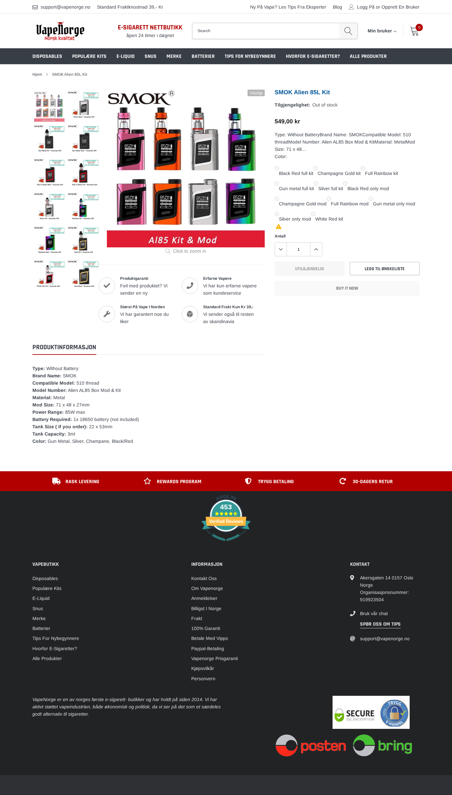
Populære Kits (89, 56)
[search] (348, 30)
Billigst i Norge (206, 608)
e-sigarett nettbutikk (150, 27)
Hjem (37, 74)
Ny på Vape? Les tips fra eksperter (288, 7)
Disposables (47, 56)
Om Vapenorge (207, 588)
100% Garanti (205, 628)
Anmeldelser (204, 598)
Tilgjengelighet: (292, 104)
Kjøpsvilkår (202, 668)
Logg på (366, 7)
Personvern (203, 678)
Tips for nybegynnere (250, 56)
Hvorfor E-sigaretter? (313, 56)
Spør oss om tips (380, 624)
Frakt (196, 618)
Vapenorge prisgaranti (214, 658)
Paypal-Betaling (207, 648)
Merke (174, 56)
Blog (337, 7)
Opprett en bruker (401, 7)
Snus (151, 56)
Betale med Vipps (209, 638)
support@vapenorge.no (65, 7)
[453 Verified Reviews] (226, 544)
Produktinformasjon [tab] (64, 347)
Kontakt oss (204, 578)
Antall (280, 236)
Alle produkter (368, 56)
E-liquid (125, 56)
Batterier (203, 56)
